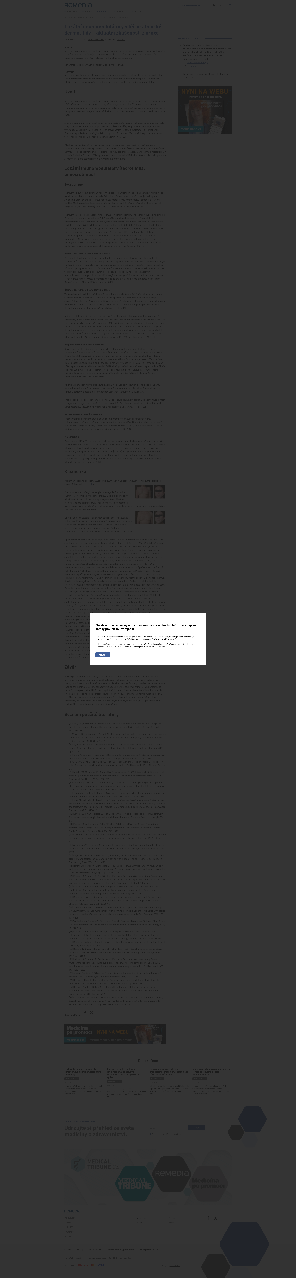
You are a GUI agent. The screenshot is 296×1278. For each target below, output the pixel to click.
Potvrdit (102, 655)
